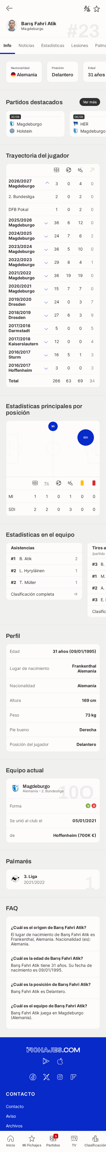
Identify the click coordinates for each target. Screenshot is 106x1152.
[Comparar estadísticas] (87, 8)
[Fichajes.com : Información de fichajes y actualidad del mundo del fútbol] (53, 1050)
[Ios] (59, 1061)
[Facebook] (32, 1077)
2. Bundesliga (21, 196)
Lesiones (79, 45)
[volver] (9, 9)
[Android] (46, 1061)
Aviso (11, 1116)
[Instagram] (59, 1077)
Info (7, 45)
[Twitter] (46, 1077)
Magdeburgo (32, 28)
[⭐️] (96, 8)
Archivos (14, 1125)
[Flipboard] (73, 1077)
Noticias (26, 45)
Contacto (15, 1106)
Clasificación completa (32, 594)
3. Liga (30, 876)
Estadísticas (52, 45)
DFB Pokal (18, 209)
